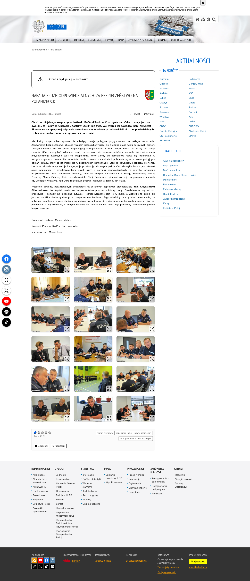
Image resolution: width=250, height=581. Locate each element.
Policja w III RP (64, 495)
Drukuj (150, 113)
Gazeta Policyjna (169, 131)
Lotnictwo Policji (41, 503)
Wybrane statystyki (87, 485)
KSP (191, 93)
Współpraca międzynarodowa (65, 514)
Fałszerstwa (169, 184)
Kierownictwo (63, 479)
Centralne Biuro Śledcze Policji (179, 175)
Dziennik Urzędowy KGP (114, 476)
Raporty (86, 499)
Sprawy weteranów (181, 485)
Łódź (191, 97)
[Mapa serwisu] (203, 19)
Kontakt (178, 469)
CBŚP (192, 121)
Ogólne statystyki (91, 479)
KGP (162, 121)
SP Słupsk (165, 140)
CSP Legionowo (168, 135)
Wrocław (164, 117)
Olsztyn (164, 102)
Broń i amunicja (171, 170)
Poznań (164, 107)
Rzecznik (180, 474)
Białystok (164, 79)
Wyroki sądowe (114, 482)
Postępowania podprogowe (159, 488)
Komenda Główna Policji (65, 485)
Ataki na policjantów (173, 160)
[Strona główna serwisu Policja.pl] (197, 19)
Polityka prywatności (166, 572)
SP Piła (192, 135)
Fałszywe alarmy (172, 189)
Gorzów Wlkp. (196, 83)
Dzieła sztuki (170, 179)
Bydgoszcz (194, 79)
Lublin (163, 97)
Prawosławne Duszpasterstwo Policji (64, 534)
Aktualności (56, 49)
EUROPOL (194, 126)
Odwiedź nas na (40, 560)
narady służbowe (105, 433)
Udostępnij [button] (43, 446)
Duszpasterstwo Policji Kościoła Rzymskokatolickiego (67, 523)
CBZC (163, 126)
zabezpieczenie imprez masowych (136, 438)
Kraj (191, 117)
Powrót (136, 113)
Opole (192, 102)
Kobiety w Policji (171, 208)
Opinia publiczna (91, 503)
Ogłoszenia (135, 483)
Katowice (164, 88)
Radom (192, 107)
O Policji (59, 469)
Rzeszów (164, 112)
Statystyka (87, 469)
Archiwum (157, 493)
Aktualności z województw (40, 481)
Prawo (107, 469)
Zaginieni (38, 499)
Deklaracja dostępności (136, 560)
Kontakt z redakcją (103, 560)
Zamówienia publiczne (157, 470)
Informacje (88, 474)
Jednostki (61, 474)
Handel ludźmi (170, 194)
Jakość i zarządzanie (174, 198)
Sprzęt (59, 503)
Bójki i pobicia (170, 165)
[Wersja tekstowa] (208, 19)
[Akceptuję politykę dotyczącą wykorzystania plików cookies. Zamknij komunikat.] (202, 2)
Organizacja (62, 491)
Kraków (164, 93)
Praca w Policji (135, 469)
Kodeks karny (89, 491)
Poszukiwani (39, 495)
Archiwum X (39, 486)
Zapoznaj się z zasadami (168, 567)
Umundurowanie (65, 508)
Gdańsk (164, 83)
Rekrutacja (134, 492)
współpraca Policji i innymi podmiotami (134, 433)
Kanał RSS (34, 560)
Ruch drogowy (40, 491)
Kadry (166, 203)
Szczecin (193, 112)
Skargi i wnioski (183, 479)
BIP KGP (76, 561)
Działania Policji (40, 469)
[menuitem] (45, 39)
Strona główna (39, 49)
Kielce (192, 88)
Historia (60, 499)
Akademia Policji (197, 131)
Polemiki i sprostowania (40, 510)
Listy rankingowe (138, 487)
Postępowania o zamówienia (160, 480)
